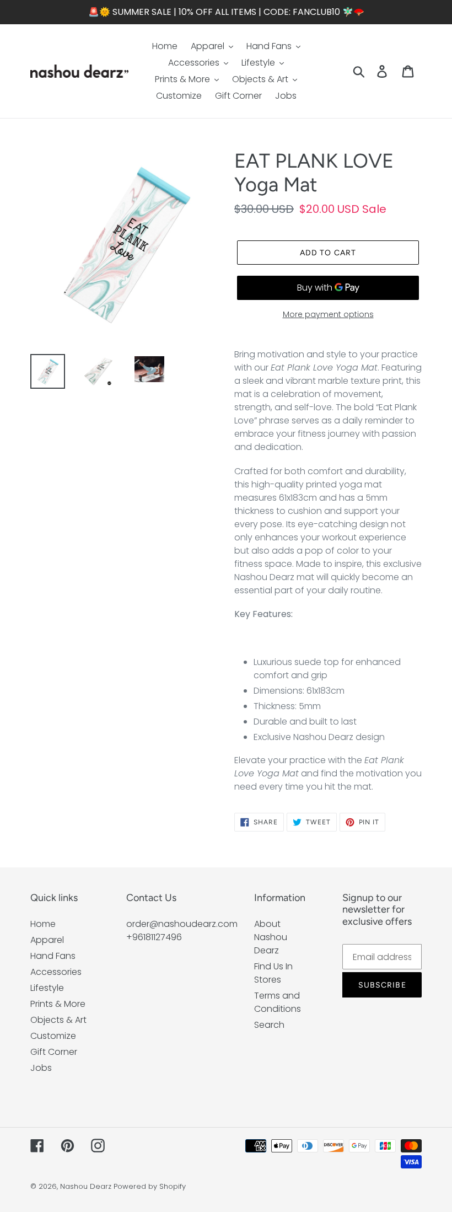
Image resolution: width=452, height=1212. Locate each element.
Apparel (47, 940)
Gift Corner (53, 1051)
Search (269, 1024)
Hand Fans (53, 956)
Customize (53, 1035)
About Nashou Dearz (270, 937)
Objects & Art (58, 1019)
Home (43, 924)
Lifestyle (47, 988)
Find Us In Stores (273, 973)
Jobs (41, 1067)
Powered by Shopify (150, 1186)
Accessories (56, 972)
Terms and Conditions (277, 1002)
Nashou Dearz (85, 1186)
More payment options (328, 314)
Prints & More (57, 1004)
